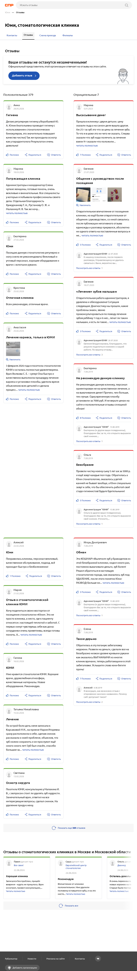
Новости (32, 958)
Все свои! (19, 865)
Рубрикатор (11, 958)
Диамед (121, 865)
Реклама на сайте (55, 958)
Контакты (80, 958)
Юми (7, 12)
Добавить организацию (24, 967)
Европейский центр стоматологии (76, 866)
